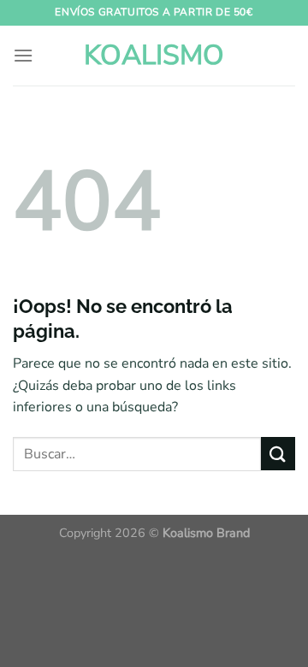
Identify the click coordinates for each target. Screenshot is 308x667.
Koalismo (154, 55)
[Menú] (23, 55)
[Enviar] (278, 453)
